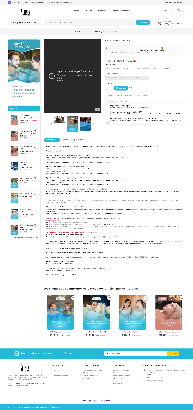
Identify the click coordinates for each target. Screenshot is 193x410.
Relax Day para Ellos (28, 178)
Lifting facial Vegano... (169, 332)
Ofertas (56, 370)
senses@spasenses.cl (156, 381)
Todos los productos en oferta (26, 237)
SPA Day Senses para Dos (28, 226)
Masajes (101, 11)
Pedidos (116, 373)
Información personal (122, 370)
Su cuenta (118, 365)
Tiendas (86, 378)
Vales (115, 381)
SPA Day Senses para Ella (96, 332)
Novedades (57, 373)
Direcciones (118, 378)
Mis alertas (118, 384)
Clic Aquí (25, 385)
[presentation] (51, 124)
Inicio (76, 11)
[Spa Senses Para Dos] (24, 71)
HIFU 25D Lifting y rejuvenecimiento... (28, 132)
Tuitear (121, 101)
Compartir (116, 101)
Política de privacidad (92, 370)
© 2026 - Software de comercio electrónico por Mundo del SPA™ (35, 407)
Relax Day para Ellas (28, 194)
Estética (88, 11)
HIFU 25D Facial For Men (27, 148)
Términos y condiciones (93, 373)
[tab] (52, 140)
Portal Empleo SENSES (92, 376)
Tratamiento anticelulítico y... (26, 116)
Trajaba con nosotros (120, 11)
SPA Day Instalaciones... (60, 332)
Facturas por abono (121, 376)
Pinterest (126, 101)
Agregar (121, 88)
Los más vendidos (60, 376)
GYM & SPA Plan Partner (26, 163)
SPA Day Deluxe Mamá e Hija (29, 210)
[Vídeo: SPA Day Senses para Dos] (59, 119)
